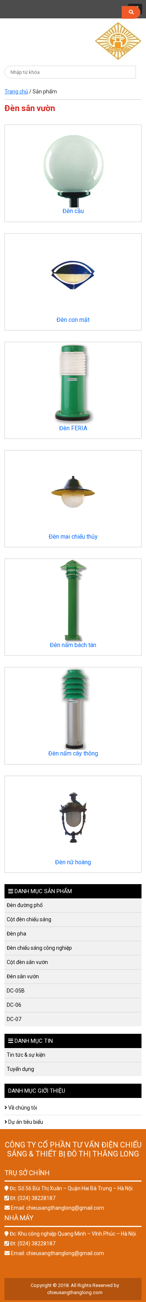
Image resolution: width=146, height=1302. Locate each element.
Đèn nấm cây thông (73, 753)
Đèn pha (15, 934)
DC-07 (12, 1019)
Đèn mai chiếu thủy (73, 536)
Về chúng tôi (22, 1108)
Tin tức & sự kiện (24, 1055)
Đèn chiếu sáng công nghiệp (38, 948)
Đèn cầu (73, 211)
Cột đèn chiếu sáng (27, 919)
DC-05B (14, 991)
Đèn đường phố (23, 905)
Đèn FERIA (73, 428)
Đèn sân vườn (21, 976)
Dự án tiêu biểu (25, 1122)
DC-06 (12, 1005)
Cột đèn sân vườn (26, 962)
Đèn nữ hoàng (73, 862)
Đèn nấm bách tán (73, 645)
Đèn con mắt (73, 319)
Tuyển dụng (19, 1069)
